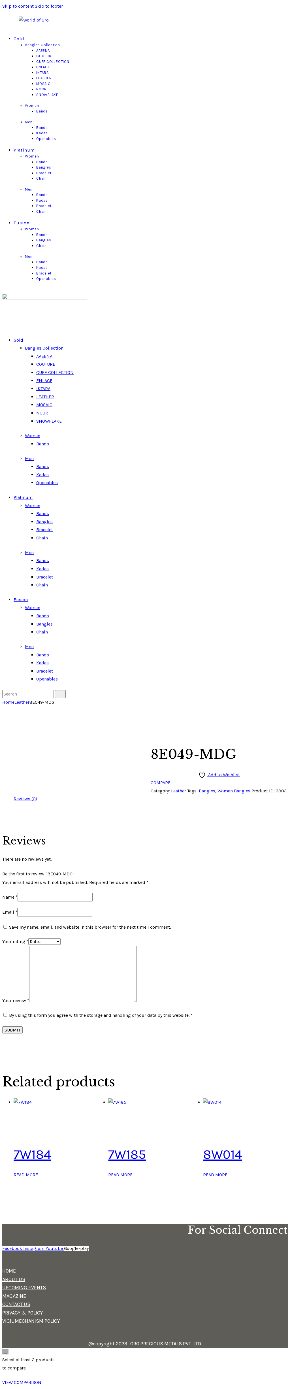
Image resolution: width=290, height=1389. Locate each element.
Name (10, 897)
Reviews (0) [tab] (25, 798)
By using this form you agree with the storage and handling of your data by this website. (101, 1015)
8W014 (222, 1154)
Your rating (15, 941)
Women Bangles (234, 791)
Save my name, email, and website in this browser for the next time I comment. (90, 927)
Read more (26, 1174)
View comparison (21, 1382)
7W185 (127, 1154)
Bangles (207, 791)
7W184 (32, 1154)
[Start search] (60, 694)
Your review (15, 1000)
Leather (21, 702)
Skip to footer (49, 6)
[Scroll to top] (5, 1351)
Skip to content (18, 6)
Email (9, 912)
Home (8, 702)
